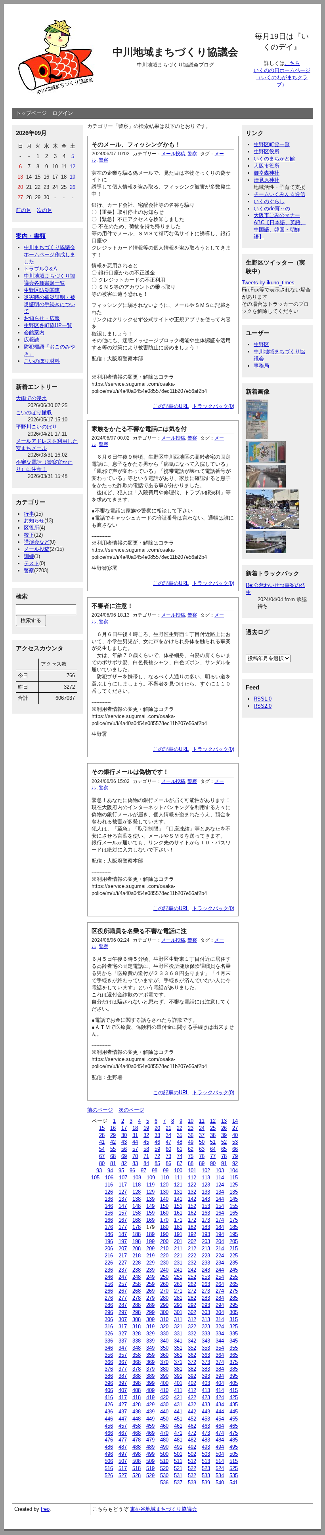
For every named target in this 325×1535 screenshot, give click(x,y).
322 (192, 1326)
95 (121, 1170)
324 (220, 1326)
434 (220, 1404)
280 (164, 1298)
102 (206, 1170)
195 (233, 1234)
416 (109, 1397)
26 (224, 1128)
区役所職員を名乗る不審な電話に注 (139, 930)
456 (109, 1426)
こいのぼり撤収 (34, 412)
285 (233, 1298)
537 (178, 1482)
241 (178, 1270)
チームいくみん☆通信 (279, 194)
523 (206, 1468)
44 (135, 1142)
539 (206, 1482)
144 (220, 1199)
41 (102, 1142)
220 (164, 1256)
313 (206, 1319)
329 (150, 1334)
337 (123, 1341)
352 (192, 1348)
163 (206, 1213)
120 (164, 1185)
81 (113, 1163)
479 (150, 1440)
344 (220, 1341)
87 (179, 1163)
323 (206, 1326)
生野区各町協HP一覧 (48, 325)
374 (220, 1362)
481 (178, 1440)
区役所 (31, 528)
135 (233, 1192)
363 (206, 1355)
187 (123, 1234)
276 (109, 1298)
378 (136, 1369)
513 (206, 1461)
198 (136, 1241)
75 (190, 1156)
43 (124, 1142)
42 (113, 1142)
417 (123, 1397)
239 (150, 1270)
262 (192, 1284)
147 (123, 1206)
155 (233, 1206)
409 (150, 1390)
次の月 (44, 210)
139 (150, 1199)
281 (178, 1298)
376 (109, 1369)
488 (136, 1447)
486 (109, 1447)
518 (136, 1468)
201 (178, 1241)
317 (123, 1326)
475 (233, 1433)
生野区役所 (266, 151)
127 (123, 1192)
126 (109, 1192)
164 (220, 1213)
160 (164, 1213)
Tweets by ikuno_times (268, 283)
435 (233, 1404)
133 (206, 1192)
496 (109, 1454)
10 (190, 1121)
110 (165, 1178)
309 (150, 1319)
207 (123, 1248)
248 (136, 1277)
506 (109, 1461)
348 (136, 1348)
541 (233, 1482)
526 (109, 1475)
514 (220, 1461)
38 (213, 1135)
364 (220, 1355)
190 (164, 1234)
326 (109, 1334)
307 (123, 1319)
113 (206, 1178)
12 (213, 1121)
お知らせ (34, 521)
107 (123, 1178)
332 (192, 1334)
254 (220, 1277)
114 (220, 1178)
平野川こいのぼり (36, 427)
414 (220, 1390)
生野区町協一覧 (272, 144)
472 (192, 1433)
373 (206, 1362)
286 (109, 1305)
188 (136, 1234)
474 (220, 1433)
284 (220, 1298)
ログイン (62, 113)
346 (109, 1348)
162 (192, 1213)
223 (206, 1256)
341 (178, 1341)
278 (136, 1298)
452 (192, 1419)
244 (220, 1270)
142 (192, 1199)
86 (168, 1163)
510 (164, 1461)
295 (233, 1305)
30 (124, 1135)
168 (136, 1220)
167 (123, 1220)
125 (233, 1185)
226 (109, 1263)
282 (192, 1298)
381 (178, 1369)
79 (235, 1156)
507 (123, 1461)
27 (235, 1128)
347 (123, 1348)
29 (113, 1135)
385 (233, 1369)
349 (150, 1348)
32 (146, 1135)
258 (136, 1284)
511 (178, 1461)
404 (220, 1383)
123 (206, 1185)
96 (132, 1170)
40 (235, 1135)
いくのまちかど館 (274, 159)
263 (206, 1284)
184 (220, 1227)
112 (192, 1178)
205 (233, 1241)
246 (109, 1277)
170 (164, 1220)
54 (102, 1149)
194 (220, 1234)
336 (109, 1341)
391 (178, 1376)
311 (178, 1319)
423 (206, 1397)
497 (123, 1454)
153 (206, 1206)
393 (206, 1376)
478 (136, 1440)
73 (168, 1156)
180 (164, 1227)
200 (164, 1241)
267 (123, 1291)
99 (165, 1170)
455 (233, 1419)
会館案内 (34, 332)
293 (206, 1305)
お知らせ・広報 (42, 318)
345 (233, 1341)
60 (168, 1149)
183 (206, 1227)
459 (150, 1426)
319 (150, 1326)
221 (178, 1256)
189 (150, 1234)
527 (123, 1475)
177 (123, 1227)
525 (233, 1468)
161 (178, 1213)
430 (164, 1404)
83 (135, 1163)
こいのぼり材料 (42, 361)
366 (109, 1362)
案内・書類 (31, 235)
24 (202, 1128)
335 (233, 1334)
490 (164, 1447)
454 (220, 1419)
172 (192, 1220)
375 (233, 1362)
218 (136, 1256)
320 (164, 1326)
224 (220, 1256)
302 (192, 1312)
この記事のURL (171, 406)
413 (206, 1390)
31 (135, 1135)
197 (123, 1241)
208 (136, 1248)
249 (150, 1277)
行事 (29, 514)
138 (136, 1199)
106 (109, 1178)
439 (150, 1412)
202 (192, 1241)
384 (220, 1369)
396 (109, 1383)
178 (136, 1227)
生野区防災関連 (42, 290)
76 (202, 1156)
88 (190, 1163)
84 (146, 1163)
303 (206, 1312)
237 (123, 1270)
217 (123, 1256)
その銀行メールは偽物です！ (130, 771)
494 (220, 1447)
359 (150, 1355)
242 (192, 1270)
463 (206, 1426)
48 (179, 1142)
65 (224, 1149)
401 (178, 1383)
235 (233, 1263)
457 (123, 1426)
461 (178, 1426)
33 (157, 1135)
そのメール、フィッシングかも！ (136, 144)
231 (178, 1263)
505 (233, 1454)
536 (164, 1482)
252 (192, 1277)
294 (220, 1305)
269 (150, 1291)
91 (224, 1163)
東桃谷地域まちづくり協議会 (163, 1509)
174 (220, 1220)
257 (123, 1284)
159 (150, 1213)
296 (109, 1312)
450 (164, 1419)
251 (178, 1277)
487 (123, 1447)
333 (206, 1334)
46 (157, 1142)
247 (123, 1277)
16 (113, 1128)
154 (220, 1206)
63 (202, 1149)
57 (135, 1149)
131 (178, 1192)
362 (192, 1355)
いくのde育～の (272, 208)
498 (136, 1454)
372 (192, 1362)
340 (164, 1341)
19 (146, 1128)
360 (164, 1355)
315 (233, 1319)
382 (192, 1369)
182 (192, 1227)
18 (135, 1128)
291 (178, 1305)
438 (136, 1412)
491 (178, 1447)
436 (109, 1412)
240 (164, 1270)
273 (206, 1291)
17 (124, 1128)
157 (123, 1213)
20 (157, 1128)
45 (146, 1142)
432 (192, 1404)
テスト (31, 563)
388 (136, 1376)
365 (233, 1355)
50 (202, 1142)
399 (150, 1383)
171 (178, 1220)
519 (150, 1468)
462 (192, 1426)
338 (136, 1341)
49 (190, 1142)
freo (45, 1509)
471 (178, 1433)
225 (233, 1256)
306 (109, 1319)
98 (154, 1170)
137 (123, 1199)
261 (178, 1284)
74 (179, 1156)
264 (220, 1284)
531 (178, 1475)
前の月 (23, 210)
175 (233, 1220)
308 (136, 1319)
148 (136, 1206)
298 (136, 1312)
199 (150, 1241)
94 (110, 1170)
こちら (292, 63)
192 (192, 1234)
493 (206, 1447)
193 (206, 1234)
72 (157, 1156)
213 (206, 1248)
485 (233, 1440)
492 (192, 1447)
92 (235, 1163)
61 (179, 1149)
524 (220, 1468)
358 (136, 1355)
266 (109, 1291)
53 (235, 1142)
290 (164, 1305)
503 (206, 1454)
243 (206, 1270)
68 (113, 1156)
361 (178, 1355)
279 (150, 1298)
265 (233, 1284)
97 (143, 1170)
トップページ (31, 113)
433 (206, 1404)
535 (233, 1475)
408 (136, 1390)
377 (123, 1369)
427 (123, 1404)
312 (192, 1319)
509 (150, 1461)
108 (137, 1178)
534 (220, 1475)
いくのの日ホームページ (282, 70)
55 (113, 1149)
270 (164, 1291)
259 (150, 1284)
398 (136, 1383)
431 (178, 1404)
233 (206, 1263)
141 (178, 1199)
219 (150, 1256)
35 (179, 1135)
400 (164, 1383)
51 (213, 1142)
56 (124, 1149)
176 (109, 1227)
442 (192, 1412)
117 (123, 1185)
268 (136, 1291)
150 (164, 1206)
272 (192, 1291)
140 (164, 1199)
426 (109, 1404)
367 (123, 1362)
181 (178, 1227)
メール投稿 (37, 549)
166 (109, 1220)
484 (220, 1440)
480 (164, 1440)
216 (109, 1256)
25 (213, 1128)
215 (233, 1248)
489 (150, 1447)
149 (150, 1206)
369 (150, 1362)
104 (233, 1170)
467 (123, 1433)
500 (164, 1454)
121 (178, 1185)
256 (109, 1284)
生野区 (261, 344)
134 (220, 1192)
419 (150, 1397)
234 (220, 1263)
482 (192, 1440)
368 (136, 1362)
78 (224, 1156)
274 (220, 1291)
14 (235, 1121)
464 (220, 1426)
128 (136, 1192)
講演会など (37, 542)
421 (178, 1397)
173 (206, 1220)
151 (178, 1206)
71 (146, 1156)
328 (136, 1334)
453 (206, 1419)
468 (136, 1433)
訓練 (29, 556)
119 (150, 1185)
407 (123, 1390)
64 (213, 1149)
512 (192, 1461)
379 (150, 1369)
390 (164, 1376)
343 (206, 1341)
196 (109, 1241)
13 (224, 1121)
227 (123, 1263)
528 (136, 1475)
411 (178, 1390)
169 (150, 1220)
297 (123, 1312)
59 (157, 1149)
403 (206, 1383)
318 (136, 1326)
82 (124, 1163)
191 (178, 1234)
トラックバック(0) (213, 406)
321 (178, 1326)
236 (109, 1270)
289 (150, 1305)
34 (168, 1135)
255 (233, 1277)
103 (220, 1170)
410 (164, 1390)
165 (233, 1213)
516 (109, 1468)
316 (109, 1326)
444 (220, 1412)
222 (192, 1256)
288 (136, 1305)
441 (178, 1412)
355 (233, 1348)
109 (151, 1178)
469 (150, 1433)
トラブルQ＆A (40, 269)
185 (233, 1227)
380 (164, 1369)
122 (192, 1185)
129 (150, 1192)
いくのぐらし (269, 201)
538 (192, 1482)
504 (220, 1454)
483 (206, 1440)
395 (233, 1376)
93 (99, 1170)
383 (206, 1369)
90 (213, 1163)
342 (192, 1341)
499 (150, 1454)
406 (109, 1390)
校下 (29, 535)
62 (190, 1149)
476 (109, 1440)
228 (136, 1263)
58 (146, 1149)
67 (102, 1156)
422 (192, 1397)
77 (213, 1156)
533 (206, 1475)
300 (164, 1312)
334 (220, 1334)
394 (220, 1376)
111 (178, 1178)
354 (220, 1348)
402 (192, 1383)
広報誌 (31, 340)
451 (178, 1419)
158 (136, 1213)
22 (179, 1128)
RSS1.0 (262, 699)
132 (192, 1192)
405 (233, 1383)
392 (192, 1376)
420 (164, 1397)
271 (178, 1291)
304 (220, 1312)
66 (235, 1149)
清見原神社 (266, 180)
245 (233, 1270)
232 (192, 1263)
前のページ (100, 1110)
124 (220, 1185)
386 (109, 1376)
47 (168, 1142)
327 (123, 1334)
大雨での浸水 (31, 398)
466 (109, 1433)
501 (178, 1454)
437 (123, 1412)
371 (178, 1362)
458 (136, 1426)
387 (123, 1376)
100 (178, 1170)
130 (164, 1192)
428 (136, 1404)
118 (136, 1185)
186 (109, 1234)
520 (164, 1468)
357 (123, 1355)
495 (233, 1447)
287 (123, 1305)
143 (206, 1199)
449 (150, 1419)
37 (202, 1135)
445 (233, 1412)
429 (150, 1404)
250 (164, 1277)
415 (233, 1390)
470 (164, 1433)
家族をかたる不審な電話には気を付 (139, 428)
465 (233, 1426)
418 (136, 1397)
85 (157, 1163)
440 (164, 1412)
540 (220, 1482)
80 (102, 1163)
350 (164, 1348)
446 (109, 1419)
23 (190, 1128)
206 (109, 1248)
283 (206, 1298)
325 (233, 1326)
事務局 (261, 366)
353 (206, 1348)
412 (192, 1390)
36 (190, 1135)
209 (150, 1248)
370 (164, 1362)
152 (192, 1206)
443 (206, 1412)
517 (123, 1468)
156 (109, 1213)
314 (220, 1319)
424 (220, 1397)
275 (233, 1291)
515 (233, 1461)
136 (109, 1199)
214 (220, 1248)
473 (206, 1433)
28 (102, 1135)
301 (178, 1312)
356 (109, 1355)
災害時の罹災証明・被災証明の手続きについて (49, 304)
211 (178, 1248)
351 (178, 1348)
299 (150, 1312)
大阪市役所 (266, 166)
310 (164, 1319)
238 (136, 1270)
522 (192, 1468)
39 (224, 1135)
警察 (29, 570)
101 (192, 1170)
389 (150, 1376)
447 (123, 1419)
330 (164, 1334)
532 (192, 1475)
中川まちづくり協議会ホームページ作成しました (49, 254)
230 (164, 1263)
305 (233, 1312)
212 (192, 1248)
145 (233, 1199)
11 (202, 1121)
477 (123, 1440)
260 (164, 1284)
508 (136, 1461)
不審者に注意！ (112, 605)
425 (233, 1397)
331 (178, 1334)
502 (192, 1454)
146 (109, 1206)
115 (233, 1178)
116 (109, 1185)
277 (123, 1298)
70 (135, 1156)
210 (164, 1248)
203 (206, 1241)
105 (95, 1178)
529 (150, 1475)
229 (150, 1263)
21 (168, 1128)
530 (164, 1475)
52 (224, 1142)
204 (220, 1241)
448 (136, 1419)
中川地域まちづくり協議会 (175, 51)
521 (178, 1468)
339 (150, 1341)
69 (124, 1156)
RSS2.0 (262, 706)
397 (123, 1383)
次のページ (131, 1110)
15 (102, 1128)
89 (202, 1163)
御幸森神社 (266, 173)
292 (192, 1305)
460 (164, 1426)
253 (206, 1277)
